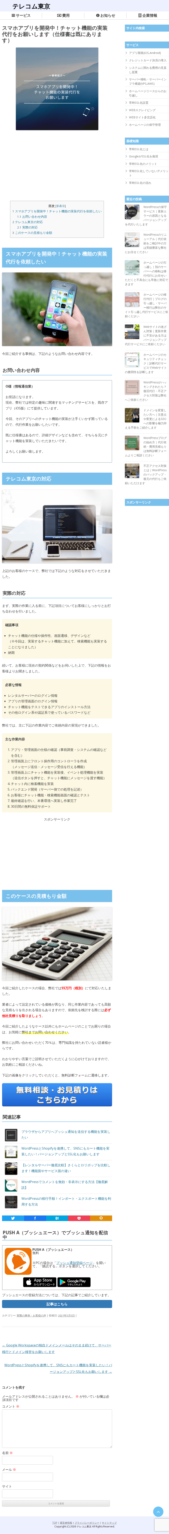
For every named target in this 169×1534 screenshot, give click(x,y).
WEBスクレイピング (142, 110)
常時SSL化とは (138, 149)
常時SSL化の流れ (140, 183)
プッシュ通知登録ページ (74, 1262)
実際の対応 (27, 227)
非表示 (60, 206)
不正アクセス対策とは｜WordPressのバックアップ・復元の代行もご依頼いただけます (146, 474)
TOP (54, 1522)
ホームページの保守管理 (145, 125)
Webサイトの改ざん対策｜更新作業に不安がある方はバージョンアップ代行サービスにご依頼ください (146, 335)
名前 (7, 1453)
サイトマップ (109, 1522)
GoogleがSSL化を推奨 (143, 156)
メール (9, 1469)
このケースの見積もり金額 (32, 233)
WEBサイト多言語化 (142, 117)
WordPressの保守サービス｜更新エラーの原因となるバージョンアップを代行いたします (146, 215)
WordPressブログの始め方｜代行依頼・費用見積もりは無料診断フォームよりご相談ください (146, 446)
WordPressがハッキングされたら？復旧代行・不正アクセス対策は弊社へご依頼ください (146, 391)
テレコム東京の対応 (27, 222)
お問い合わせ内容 (32, 216)
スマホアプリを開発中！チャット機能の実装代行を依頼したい (57, 211)
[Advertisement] (57, 164)
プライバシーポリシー (87, 1522)
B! (57, 1218)
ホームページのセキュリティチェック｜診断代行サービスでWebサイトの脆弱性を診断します (146, 363)
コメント (10, 1406)
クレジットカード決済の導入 (148, 60)
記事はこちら (57, 1304)
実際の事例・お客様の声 (31, 1315)
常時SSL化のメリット (143, 164)
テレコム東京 (31, 6)
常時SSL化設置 (138, 103)
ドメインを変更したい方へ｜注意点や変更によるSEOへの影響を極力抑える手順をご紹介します (146, 418)
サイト (7, 1486)
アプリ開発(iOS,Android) (145, 53)
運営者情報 (66, 1522)
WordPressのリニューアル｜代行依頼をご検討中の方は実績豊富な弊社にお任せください (146, 243)
